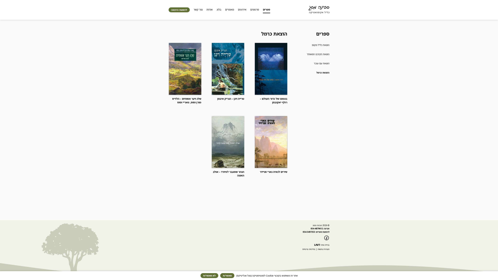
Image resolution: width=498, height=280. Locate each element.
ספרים (266, 9)
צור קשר (198, 9)
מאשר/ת (227, 275)
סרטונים (254, 9)
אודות (209, 9)
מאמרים (229, 9)
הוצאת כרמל (322, 72)
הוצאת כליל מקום (320, 45)
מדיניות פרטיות (308, 249)
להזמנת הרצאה (179, 9)
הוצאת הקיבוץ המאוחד (318, 54)
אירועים (242, 9)
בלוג (219, 9)
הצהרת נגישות (323, 249)
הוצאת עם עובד (321, 63)
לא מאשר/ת (209, 275)
